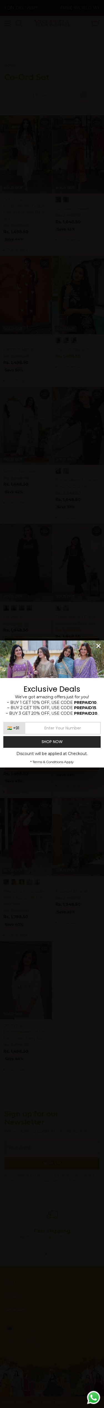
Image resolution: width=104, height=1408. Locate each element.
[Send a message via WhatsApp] (93, 1397)
